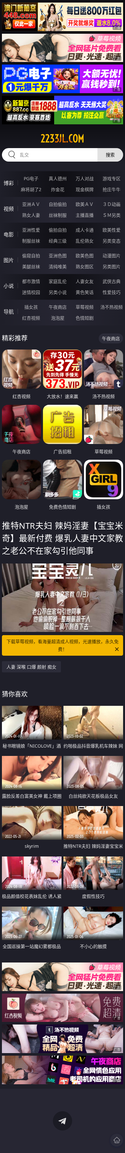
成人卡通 (85, 230)
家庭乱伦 (58, 281)
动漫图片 (112, 256)
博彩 (9, 183)
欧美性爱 (112, 230)
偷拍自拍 (58, 230)
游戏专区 (112, 178)
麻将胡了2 (31, 189)
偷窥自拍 (31, 256)
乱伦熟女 (85, 241)
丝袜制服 (58, 215)
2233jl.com (62, 138)
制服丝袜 (31, 241)
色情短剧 (85, 318)
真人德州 (58, 178)
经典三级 (58, 241)
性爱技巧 (112, 292)
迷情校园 (31, 292)
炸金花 (57, 189)
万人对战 (85, 178)
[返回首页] (116, 1140)
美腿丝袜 (31, 266)
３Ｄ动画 (112, 204)
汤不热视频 (111, 307)
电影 (9, 234)
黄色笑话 (85, 292)
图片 (9, 260)
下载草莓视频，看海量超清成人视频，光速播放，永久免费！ (62, 645)
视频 (9, 208)
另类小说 (58, 292)
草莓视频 (85, 307)
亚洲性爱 (31, 230)
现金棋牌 (85, 189)
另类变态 (112, 241)
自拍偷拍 (58, 204)
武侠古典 (112, 281)
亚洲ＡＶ (31, 204)
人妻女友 (85, 281)
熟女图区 (85, 266)
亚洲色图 (58, 256)
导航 (9, 311)
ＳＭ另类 (112, 215)
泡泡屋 (57, 318)
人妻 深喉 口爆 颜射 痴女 (31, 667)
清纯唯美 (58, 266)
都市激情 (31, 281)
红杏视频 (31, 318)
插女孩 (31, 307)
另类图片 (112, 266)
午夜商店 (58, 307)
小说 (9, 285)
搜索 (110, 155)
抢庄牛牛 (112, 189)
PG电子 (31, 178)
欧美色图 (85, 256)
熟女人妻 (31, 215)
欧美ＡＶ (85, 204)
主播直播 (85, 215)
